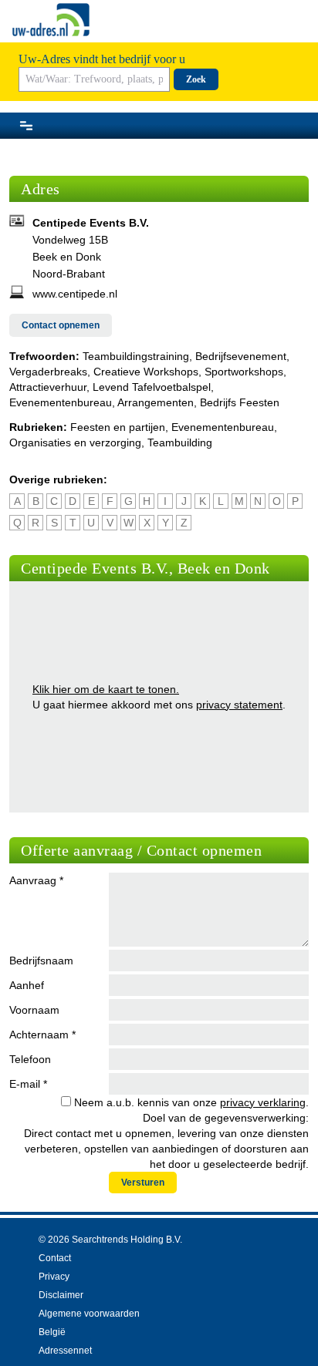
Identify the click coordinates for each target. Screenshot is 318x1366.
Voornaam (34, 1010)
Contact (55, 1258)
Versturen (142, 1182)
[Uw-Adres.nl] (51, 19)
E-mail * (28, 1084)
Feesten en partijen (117, 427)
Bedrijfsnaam (41, 960)
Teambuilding (179, 442)
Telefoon (30, 1059)
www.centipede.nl (74, 294)
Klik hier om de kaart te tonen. (105, 689)
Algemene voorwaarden (89, 1313)
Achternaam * (42, 1034)
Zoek (196, 79)
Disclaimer (61, 1295)
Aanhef (26, 985)
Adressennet (65, 1350)
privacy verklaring (263, 1102)
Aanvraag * (36, 880)
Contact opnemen (61, 325)
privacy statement (239, 704)
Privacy (54, 1276)
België (52, 1332)
